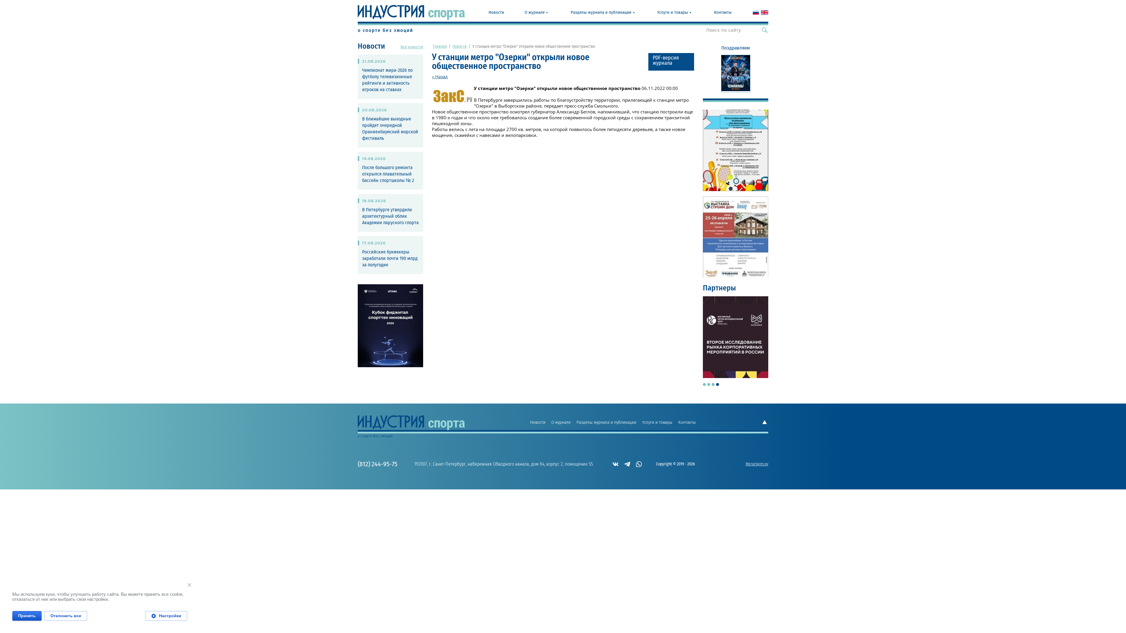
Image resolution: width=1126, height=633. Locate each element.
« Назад (440, 76)
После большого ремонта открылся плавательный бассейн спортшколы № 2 (388, 174)
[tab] (704, 384)
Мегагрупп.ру (757, 464)
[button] (671, 62)
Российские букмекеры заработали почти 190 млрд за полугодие (390, 258)
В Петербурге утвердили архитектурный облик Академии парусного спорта (390, 216)
